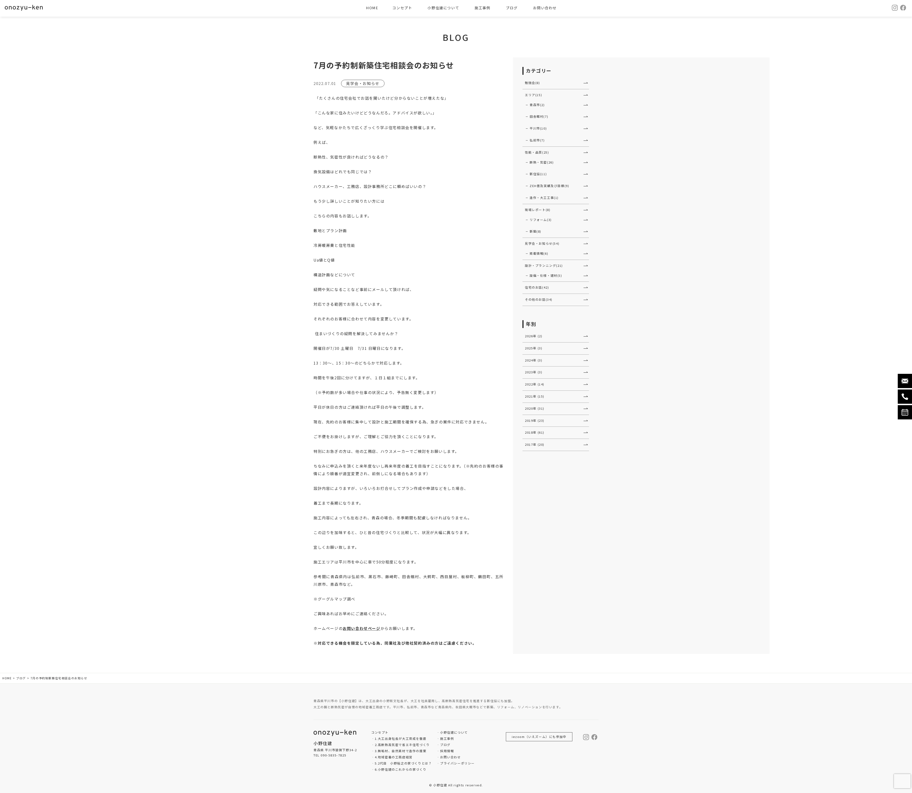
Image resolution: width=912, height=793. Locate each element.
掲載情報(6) (539, 253)
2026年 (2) (533, 336)
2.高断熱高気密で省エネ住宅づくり (402, 744)
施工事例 (447, 738)
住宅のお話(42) (537, 287)
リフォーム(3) (541, 219)
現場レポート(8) (537, 209)
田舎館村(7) (539, 116)
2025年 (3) (533, 348)
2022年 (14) (534, 384)
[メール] (905, 381)
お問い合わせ (450, 757)
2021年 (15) (534, 396)
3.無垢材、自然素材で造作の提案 (400, 751)
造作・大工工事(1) (544, 197)
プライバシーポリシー (457, 763)
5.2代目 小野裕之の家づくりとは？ (403, 763)
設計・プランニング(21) (544, 265)
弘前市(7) (537, 140)
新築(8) (535, 231)
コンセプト (402, 7)
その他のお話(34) (538, 299)
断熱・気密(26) (542, 162)
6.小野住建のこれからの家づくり (400, 769)
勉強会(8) (532, 82)
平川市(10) (538, 128)
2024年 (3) (533, 360)
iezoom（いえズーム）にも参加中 (539, 736)
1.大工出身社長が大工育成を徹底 (400, 738)
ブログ (445, 744)
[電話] (905, 396)
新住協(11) (538, 174)
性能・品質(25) (537, 152)
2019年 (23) (534, 420)
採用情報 (447, 751)
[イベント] (905, 412)
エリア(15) (533, 95)
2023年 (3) (533, 372)
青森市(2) (537, 105)
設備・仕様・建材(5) (546, 275)
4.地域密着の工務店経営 (394, 757)
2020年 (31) (534, 408)
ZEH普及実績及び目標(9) (549, 185)
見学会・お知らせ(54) (542, 243)
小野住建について (454, 732)
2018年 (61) (534, 432)
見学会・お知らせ (363, 83)
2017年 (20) (534, 444)
